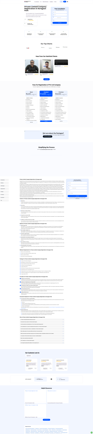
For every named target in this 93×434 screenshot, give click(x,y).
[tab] (28, 355)
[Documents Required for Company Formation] (58, 396)
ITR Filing (50, 430)
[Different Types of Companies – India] (35, 410)
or (51, 379)
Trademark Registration (59, 430)
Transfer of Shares (47, 431)
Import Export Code (60, 431)
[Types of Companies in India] (35, 396)
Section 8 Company (39, 430)
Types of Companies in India (29, 403)
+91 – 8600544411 (40, 379)
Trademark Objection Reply (34, 431)
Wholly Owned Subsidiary (33, 430)
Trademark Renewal (64, 430)
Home (25, 5)
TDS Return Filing (54, 430)
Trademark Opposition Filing (41, 431)
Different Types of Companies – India (31, 417)
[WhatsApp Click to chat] (91, 432)
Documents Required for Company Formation (55, 403)
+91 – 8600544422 (62, 379)
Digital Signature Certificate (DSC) (53, 431)
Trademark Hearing (28, 431)
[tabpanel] (46, 364)
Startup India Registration (45, 430)
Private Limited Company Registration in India (30, 5)
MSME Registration (28, 430)
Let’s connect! (28, 379)
